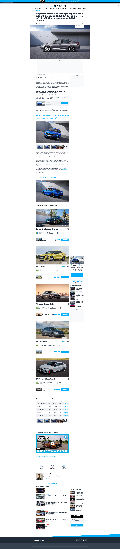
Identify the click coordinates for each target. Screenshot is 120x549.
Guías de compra (51, 8)
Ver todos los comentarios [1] (52, 483)
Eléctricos (62, 8)
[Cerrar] (83, 25)
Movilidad (84, 8)
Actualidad (36, 8)
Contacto (71, 547)
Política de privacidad (84, 547)
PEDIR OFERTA (64, 103)
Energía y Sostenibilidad (77, 8)
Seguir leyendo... (48, 478)
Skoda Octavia (38, 84)
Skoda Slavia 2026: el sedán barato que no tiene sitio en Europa (46, 77)
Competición (41, 8)
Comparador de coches (77, 280)
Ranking (57, 8)
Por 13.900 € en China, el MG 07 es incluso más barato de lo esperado (47, 76)
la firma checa (64, 169)
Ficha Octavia (76, 273)
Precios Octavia (77, 279)
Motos (71, 8)
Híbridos (66, 8)
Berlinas (39, 456)
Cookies (79, 547)
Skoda (45, 456)
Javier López (38, 23)
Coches (46, 8)
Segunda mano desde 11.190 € (77, 281)
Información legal (75, 547)
